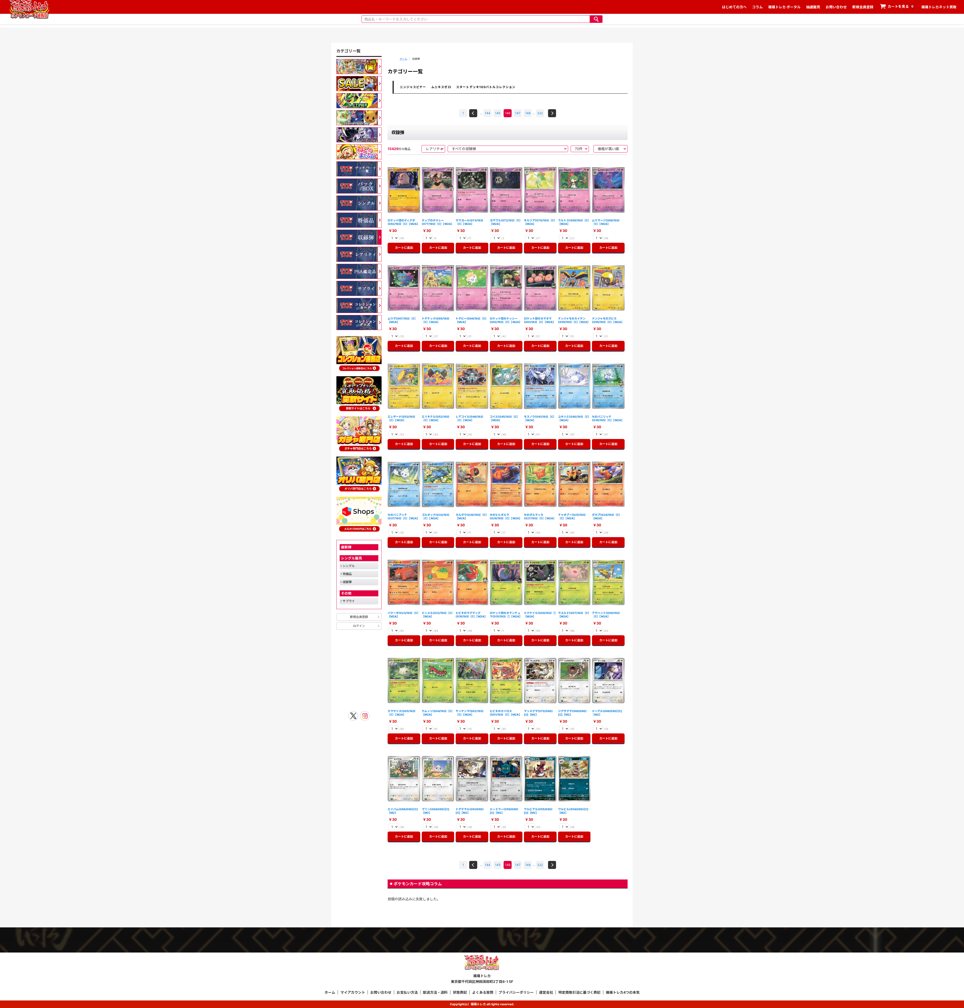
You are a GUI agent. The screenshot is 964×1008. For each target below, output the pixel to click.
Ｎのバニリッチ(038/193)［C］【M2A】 (608, 418)
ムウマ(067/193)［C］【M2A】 (402, 320)
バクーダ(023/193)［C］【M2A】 (404, 614)
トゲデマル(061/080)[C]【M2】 (470, 810)
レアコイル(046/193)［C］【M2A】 (469, 418)
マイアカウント (352, 992)
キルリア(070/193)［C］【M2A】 (539, 222)
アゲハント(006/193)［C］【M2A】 (606, 614)
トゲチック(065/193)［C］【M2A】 (435, 320)
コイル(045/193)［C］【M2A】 (504, 418)
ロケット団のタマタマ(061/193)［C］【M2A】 (539, 320)
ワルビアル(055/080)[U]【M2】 (538, 810)
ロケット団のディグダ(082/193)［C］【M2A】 (403, 222)
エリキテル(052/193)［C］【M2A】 (435, 418)
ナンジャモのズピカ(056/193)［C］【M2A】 (608, 320)
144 (487, 113)
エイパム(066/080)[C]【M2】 (403, 810)
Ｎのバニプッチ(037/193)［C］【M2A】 (403, 516)
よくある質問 (482, 992)
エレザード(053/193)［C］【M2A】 (401, 418)
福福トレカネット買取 (938, 7)
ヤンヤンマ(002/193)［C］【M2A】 (470, 712)
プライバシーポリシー (516, 992)
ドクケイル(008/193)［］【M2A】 (540, 614)
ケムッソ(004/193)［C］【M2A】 (438, 712)
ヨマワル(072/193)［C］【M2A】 (506, 222)
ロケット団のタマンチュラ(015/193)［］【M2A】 (506, 614)
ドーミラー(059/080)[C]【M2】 (504, 810)
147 (517, 113)
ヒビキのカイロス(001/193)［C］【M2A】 (505, 712)
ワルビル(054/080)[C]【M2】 (573, 810)
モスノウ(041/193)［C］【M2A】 (540, 418)
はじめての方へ (734, 7)
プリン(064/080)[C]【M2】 (435, 810)
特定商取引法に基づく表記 (579, 992)
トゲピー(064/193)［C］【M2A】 (472, 320)
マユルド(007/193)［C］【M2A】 (573, 614)
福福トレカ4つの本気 (623, 992)
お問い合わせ (836, 7)
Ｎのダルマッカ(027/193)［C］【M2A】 (540, 516)
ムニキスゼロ (441, 87)
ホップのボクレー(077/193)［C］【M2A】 (438, 222)
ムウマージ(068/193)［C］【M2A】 (606, 222)
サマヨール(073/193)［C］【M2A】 (469, 222)
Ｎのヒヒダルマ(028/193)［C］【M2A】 (506, 516)
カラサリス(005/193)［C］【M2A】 (401, 712)
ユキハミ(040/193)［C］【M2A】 (573, 418)
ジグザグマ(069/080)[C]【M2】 (572, 712)
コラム (757, 7)
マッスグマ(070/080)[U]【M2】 (538, 712)
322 (540, 113)
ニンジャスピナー (413, 87)
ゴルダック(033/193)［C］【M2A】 (435, 516)
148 (527, 113)
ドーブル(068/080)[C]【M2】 (607, 712)
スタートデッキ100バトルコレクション (486, 87)
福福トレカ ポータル (784, 7)
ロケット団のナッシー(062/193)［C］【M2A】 (506, 320)
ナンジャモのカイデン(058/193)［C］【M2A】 (574, 320)
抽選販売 (813, 7)
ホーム (403, 58)
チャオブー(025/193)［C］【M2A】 (572, 516)
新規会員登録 (862, 7)
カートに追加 (405, 247)
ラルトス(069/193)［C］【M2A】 (574, 222)
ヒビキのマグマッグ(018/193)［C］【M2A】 (471, 614)
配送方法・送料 (435, 992)
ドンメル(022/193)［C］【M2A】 (438, 614)
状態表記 (460, 992)
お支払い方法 (407, 992)
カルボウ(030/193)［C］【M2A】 (471, 516)
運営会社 (546, 992)
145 (497, 113)
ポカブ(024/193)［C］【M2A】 (607, 516)
